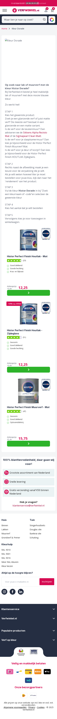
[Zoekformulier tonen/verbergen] (44, 19)
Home (4, 28)
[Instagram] (4, 592)
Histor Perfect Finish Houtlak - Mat (27, 256)
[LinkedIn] (21, 592)
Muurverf (5, 533)
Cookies (41, 707)
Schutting (34, 537)
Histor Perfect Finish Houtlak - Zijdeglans (24, 332)
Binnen (4, 525)
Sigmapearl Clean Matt (28, 136)
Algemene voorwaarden (15, 707)
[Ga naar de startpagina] (25, 10)
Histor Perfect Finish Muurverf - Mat (28, 407)
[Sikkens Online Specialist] (35, 651)
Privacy (31, 707)
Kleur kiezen (7, 566)
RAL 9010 (6, 549)
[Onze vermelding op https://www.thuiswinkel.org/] (22, 652)
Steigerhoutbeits (37, 525)
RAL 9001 (6, 553)
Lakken (4, 529)
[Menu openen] (3, 10)
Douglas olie (36, 529)
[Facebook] (12, 592)
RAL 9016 (6, 558)
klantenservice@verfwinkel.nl (28, 505)
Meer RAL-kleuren (9, 562)
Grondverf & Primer (10, 537)
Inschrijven (47, 581)
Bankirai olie (35, 533)
